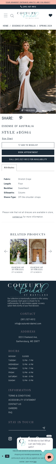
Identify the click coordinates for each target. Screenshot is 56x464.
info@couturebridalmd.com (28, 323)
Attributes (9, 167)
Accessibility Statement (22, 399)
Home (6, 25)
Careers (12, 408)
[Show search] (12, 15)
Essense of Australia (24, 25)
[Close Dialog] (2, 456)
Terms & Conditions (19, 395)
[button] (6, 15)
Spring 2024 (45, 25)
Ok (7, 456)
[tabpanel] (28, 72)
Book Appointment (28, 152)
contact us (17, 216)
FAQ (10, 412)
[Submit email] (44, 428)
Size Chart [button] (7, 138)
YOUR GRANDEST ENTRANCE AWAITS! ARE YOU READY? (28, 2)
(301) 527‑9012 (28, 319)
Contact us (14, 404)
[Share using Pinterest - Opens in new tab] (20, 118)
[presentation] (18, 251)
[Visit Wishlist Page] (50, 15)
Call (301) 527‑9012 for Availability (28, 159)
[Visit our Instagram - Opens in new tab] (10, 438)
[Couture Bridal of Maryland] (28, 15)
